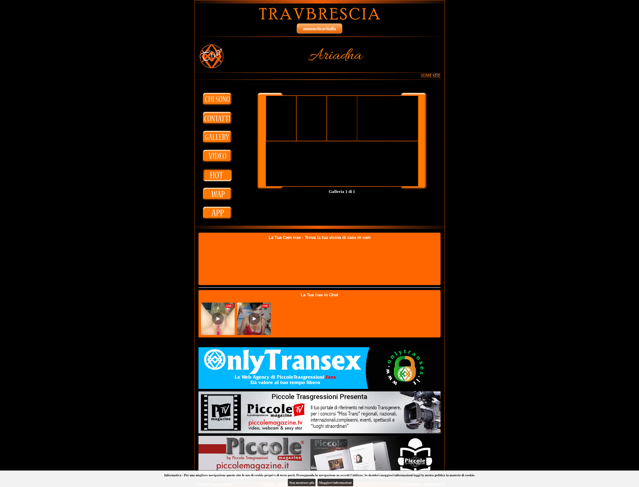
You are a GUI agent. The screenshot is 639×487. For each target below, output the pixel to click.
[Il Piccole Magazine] (319, 457)
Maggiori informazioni (335, 482)
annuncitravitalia (319, 28)
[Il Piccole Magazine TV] (319, 412)
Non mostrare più (301, 482)
